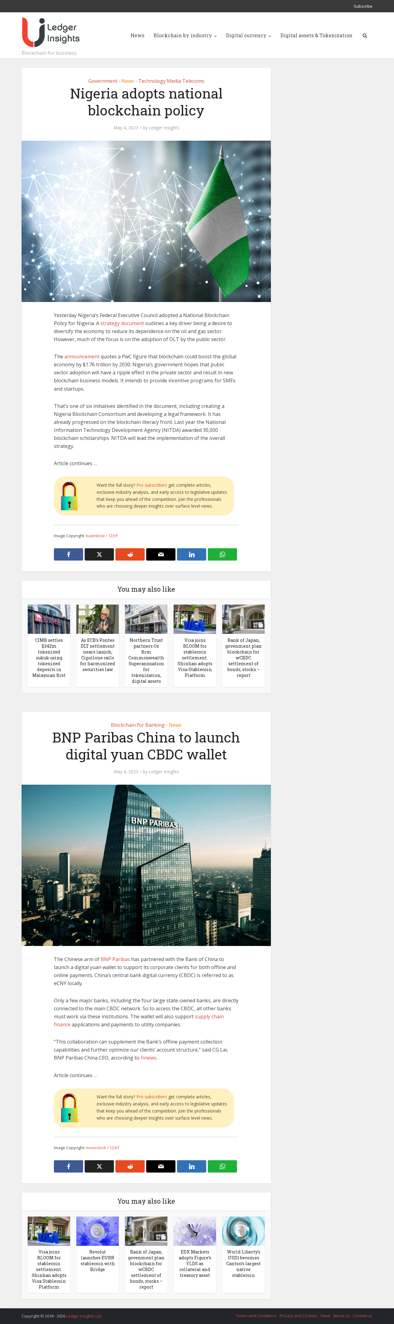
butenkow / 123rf (102, 535)
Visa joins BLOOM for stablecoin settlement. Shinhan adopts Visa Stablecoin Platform (195, 657)
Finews (148, 1057)
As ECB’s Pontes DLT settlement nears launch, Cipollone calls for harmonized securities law (97, 654)
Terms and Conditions (256, 1315)
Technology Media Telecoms (171, 81)
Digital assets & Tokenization (316, 35)
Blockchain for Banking (138, 725)
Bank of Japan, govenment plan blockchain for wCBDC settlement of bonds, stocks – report (243, 657)
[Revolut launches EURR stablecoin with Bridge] (97, 1230)
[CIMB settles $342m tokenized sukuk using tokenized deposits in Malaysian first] (49, 618)
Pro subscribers (151, 485)
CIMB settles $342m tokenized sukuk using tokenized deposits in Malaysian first (49, 657)
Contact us (362, 1315)
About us (341, 1315)
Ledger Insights (164, 128)
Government (102, 81)
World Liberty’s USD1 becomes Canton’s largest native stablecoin (243, 1263)
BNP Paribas (115, 959)
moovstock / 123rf (102, 1147)
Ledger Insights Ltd (83, 1316)
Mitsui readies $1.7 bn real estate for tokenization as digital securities (191, 1313)
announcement (81, 356)
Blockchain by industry (183, 35)
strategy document (122, 323)
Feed (325, 1315)
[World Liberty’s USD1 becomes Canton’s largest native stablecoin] (243, 1230)
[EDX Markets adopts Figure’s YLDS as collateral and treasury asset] (195, 1230)
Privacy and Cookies (299, 1315)
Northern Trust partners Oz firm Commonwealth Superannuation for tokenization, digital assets (146, 660)
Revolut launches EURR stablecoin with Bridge (98, 1260)
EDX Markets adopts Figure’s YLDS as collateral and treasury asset (195, 1263)
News (137, 35)
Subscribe (363, 6)
